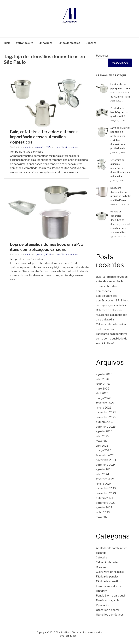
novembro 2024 (106, 460)
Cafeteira (101, 557)
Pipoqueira (102, 605)
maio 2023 (102, 517)
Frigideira (101, 591)
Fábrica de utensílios (108, 581)
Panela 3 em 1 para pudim (111, 595)
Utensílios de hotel (107, 610)
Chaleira (101, 567)
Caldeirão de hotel (107, 562)
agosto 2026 (104, 374)
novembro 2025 (106, 417)
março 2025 (103, 450)
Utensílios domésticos (66, 147)
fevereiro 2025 (105, 455)
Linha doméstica (69, 42)
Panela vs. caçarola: (108, 600)
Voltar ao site (24, 42)
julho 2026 (102, 379)
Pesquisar (102, 55)
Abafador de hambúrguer (111, 548)
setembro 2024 (106, 464)
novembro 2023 (106, 493)
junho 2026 (103, 384)
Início (7, 42)
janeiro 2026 (103, 407)
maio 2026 (102, 388)
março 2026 (103, 398)
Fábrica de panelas (107, 576)
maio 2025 (102, 441)
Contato (91, 42)
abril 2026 (102, 393)
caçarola (101, 552)
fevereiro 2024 (105, 479)
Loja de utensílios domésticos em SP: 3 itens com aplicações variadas (112, 300)
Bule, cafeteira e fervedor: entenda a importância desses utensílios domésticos (44, 136)
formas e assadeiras (108, 586)
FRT (79, 635)
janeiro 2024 (103, 483)
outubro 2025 (104, 422)
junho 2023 (103, 512)
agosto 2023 (104, 507)
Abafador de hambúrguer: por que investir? (119, 112)
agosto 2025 (104, 431)
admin (28, 147)
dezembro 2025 (106, 412)
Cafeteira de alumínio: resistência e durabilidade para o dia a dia (120, 168)
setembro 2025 (106, 426)
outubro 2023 (104, 498)
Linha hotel (46, 42)
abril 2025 (102, 445)
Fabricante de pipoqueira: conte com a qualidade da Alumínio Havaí (111, 338)
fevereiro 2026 (105, 403)
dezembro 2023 (106, 488)
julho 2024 (102, 474)
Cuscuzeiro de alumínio (110, 571)
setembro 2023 (105, 502)
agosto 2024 (104, 469)
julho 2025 (102, 436)
